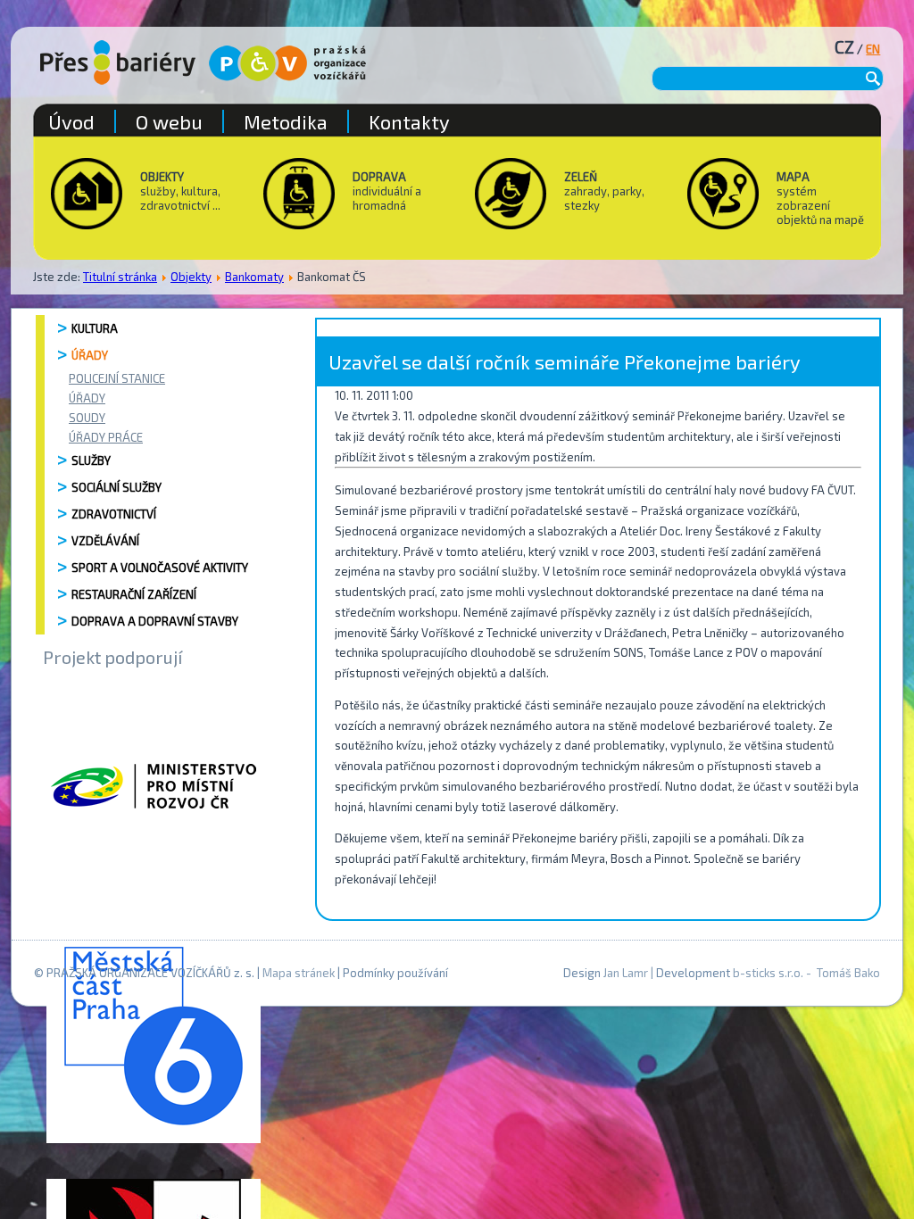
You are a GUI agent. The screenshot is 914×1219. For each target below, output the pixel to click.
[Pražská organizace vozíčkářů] (287, 63)
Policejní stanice (117, 378)
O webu (169, 121)
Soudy (87, 417)
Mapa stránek (298, 973)
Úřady (89, 355)
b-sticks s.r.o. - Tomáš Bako (806, 973)
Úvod (71, 121)
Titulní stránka (120, 277)
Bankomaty (254, 277)
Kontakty (409, 121)
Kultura (94, 328)
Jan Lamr (625, 973)
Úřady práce (106, 437)
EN (873, 49)
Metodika (286, 121)
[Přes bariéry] (117, 62)
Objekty (191, 277)
